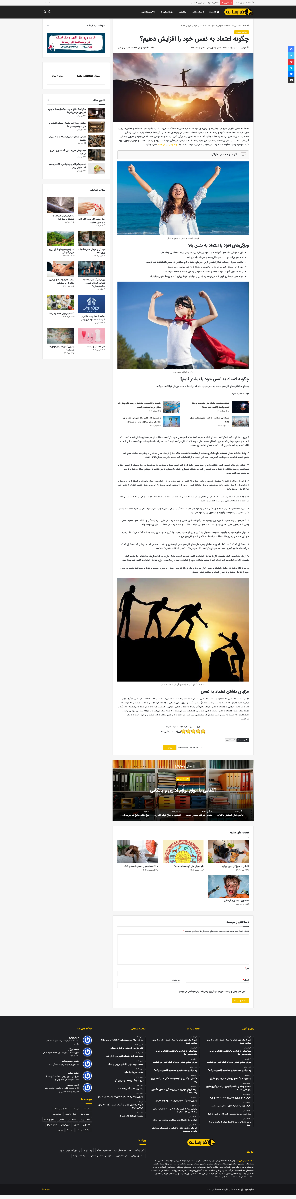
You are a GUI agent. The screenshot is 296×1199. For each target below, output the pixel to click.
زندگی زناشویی (70, 1114)
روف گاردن (88, 1150)
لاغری (76, 1124)
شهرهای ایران (49, 1119)
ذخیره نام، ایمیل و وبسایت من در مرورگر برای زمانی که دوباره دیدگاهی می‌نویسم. (212, 991)
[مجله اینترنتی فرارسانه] (239, 11)
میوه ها (70, 1129)
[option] (183, 790)
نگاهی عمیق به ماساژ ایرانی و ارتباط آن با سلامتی (61, 281)
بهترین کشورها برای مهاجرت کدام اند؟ (61, 348)
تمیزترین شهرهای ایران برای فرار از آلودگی (61, 251)
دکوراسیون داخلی (60, 1108)
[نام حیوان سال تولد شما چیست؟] (183, 851)
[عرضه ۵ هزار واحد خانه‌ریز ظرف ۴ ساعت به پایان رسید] (91, 304)
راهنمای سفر (85, 1114)
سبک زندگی (198, 12)
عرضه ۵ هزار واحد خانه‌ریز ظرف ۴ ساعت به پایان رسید (92, 318)
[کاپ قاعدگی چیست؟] (91, 336)
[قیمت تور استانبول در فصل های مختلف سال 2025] (240, 421)
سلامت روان (85, 1119)
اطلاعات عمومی (223, 25)
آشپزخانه (87, 1108)
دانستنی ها (166, 12)
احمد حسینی (73, 1085)
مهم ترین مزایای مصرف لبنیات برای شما (92, 251)
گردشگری (182, 12)
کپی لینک (169, 747)
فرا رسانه (213, 12)
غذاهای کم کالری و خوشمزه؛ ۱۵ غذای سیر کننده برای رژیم (67, 166)
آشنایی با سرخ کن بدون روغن (235, 866)
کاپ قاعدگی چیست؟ (95, 346)
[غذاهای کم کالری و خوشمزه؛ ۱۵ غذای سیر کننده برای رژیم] (96, 168)
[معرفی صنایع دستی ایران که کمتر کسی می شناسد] (96, 141)
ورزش (60, 1129)
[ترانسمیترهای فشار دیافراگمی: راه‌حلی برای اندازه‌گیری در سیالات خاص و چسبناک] (171, 421)
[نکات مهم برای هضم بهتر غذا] (60, 302)
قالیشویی (86, 1124)
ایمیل (246, 980)
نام (247, 968)
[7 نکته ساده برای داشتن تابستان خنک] (137, 851)
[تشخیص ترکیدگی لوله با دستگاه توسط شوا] (60, 205)
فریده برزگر (74, 1049)
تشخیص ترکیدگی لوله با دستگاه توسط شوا (63, 217)
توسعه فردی (230, 740)
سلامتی (61, 1119)
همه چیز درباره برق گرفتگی (236, 900)
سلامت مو (72, 1119)
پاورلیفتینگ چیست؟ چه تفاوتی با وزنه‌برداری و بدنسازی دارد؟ (94, 283)
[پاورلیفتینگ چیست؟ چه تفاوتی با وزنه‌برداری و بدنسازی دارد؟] (91, 269)
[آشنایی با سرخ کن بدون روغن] (228, 851)
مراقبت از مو (52, 1124)
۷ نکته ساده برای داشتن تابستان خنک (141, 866)
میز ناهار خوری (121, 1155)
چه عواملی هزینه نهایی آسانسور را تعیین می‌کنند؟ (198, 2)
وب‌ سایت (176, 980)
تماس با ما (46, 1189)
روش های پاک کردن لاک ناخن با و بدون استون (91, 220)
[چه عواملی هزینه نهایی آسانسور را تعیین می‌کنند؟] (96, 155)
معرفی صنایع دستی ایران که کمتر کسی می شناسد (67, 138)
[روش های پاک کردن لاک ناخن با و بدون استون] (91, 206)
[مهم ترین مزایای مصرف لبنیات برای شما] (91, 238)
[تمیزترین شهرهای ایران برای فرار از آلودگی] (60, 238)
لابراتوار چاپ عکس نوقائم (101, 1155)
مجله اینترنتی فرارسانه (168, 144)
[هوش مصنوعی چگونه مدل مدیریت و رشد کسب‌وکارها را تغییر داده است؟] (240, 407)
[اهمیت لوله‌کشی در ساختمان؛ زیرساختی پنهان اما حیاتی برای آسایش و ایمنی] (171, 407)
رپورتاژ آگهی (147, 12)
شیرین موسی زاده (70, 1061)
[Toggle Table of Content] (242, 154)
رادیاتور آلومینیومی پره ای (70, 1150)
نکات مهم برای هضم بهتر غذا (61, 313)
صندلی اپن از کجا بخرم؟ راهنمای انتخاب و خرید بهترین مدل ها (67, 124)
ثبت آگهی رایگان (137, 1155)
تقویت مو (75, 1108)
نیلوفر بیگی (73, 1073)
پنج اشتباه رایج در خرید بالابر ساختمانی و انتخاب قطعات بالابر (183, 790)
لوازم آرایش (65, 1124)
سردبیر (244, 47)
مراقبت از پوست (83, 1129)
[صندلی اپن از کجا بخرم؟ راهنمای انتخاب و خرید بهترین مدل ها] (96, 127)
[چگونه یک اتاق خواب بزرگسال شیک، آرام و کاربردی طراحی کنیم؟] (96, 113)
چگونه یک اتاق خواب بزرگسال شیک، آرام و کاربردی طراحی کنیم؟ (67, 111)
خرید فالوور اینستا (80, 1155)
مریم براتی (74, 1037)
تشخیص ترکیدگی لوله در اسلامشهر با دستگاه (114, 1150)
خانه (245, 25)
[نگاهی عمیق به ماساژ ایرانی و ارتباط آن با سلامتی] (60, 269)
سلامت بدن (56, 1114)
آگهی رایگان (139, 1150)
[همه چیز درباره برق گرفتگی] (228, 886)
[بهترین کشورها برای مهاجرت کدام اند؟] (60, 336)
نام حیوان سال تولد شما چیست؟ (189, 866)
